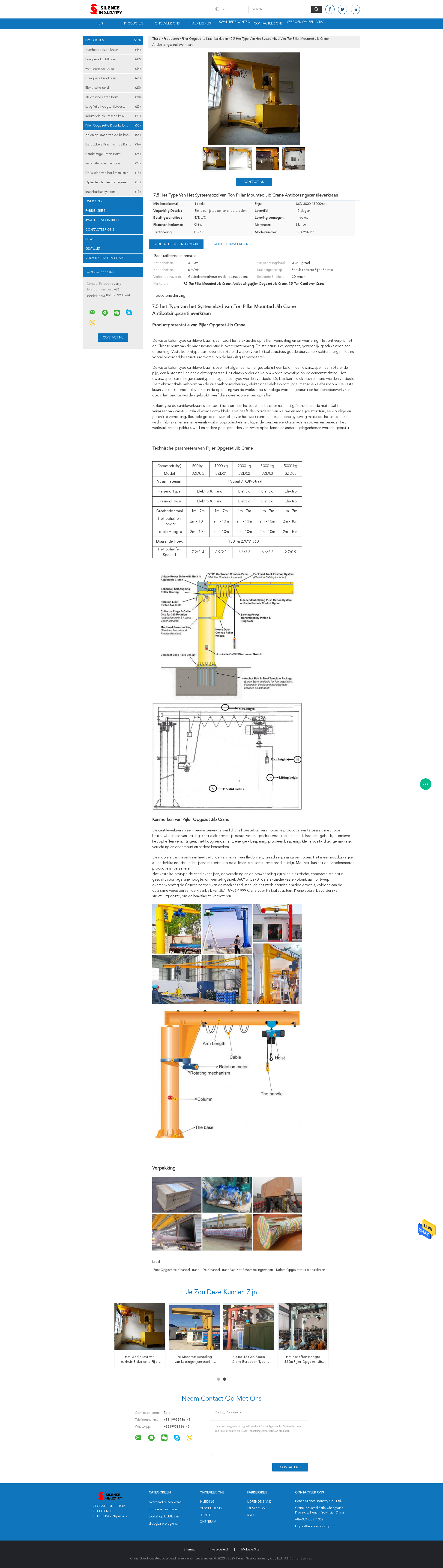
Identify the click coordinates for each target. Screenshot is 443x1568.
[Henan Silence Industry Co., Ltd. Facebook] (330, 9)
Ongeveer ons (167, 23)
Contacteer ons (268, 23)
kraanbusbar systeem (113, 191)
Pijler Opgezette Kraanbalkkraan (113, 125)
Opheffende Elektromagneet (113, 182)
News (89, 239)
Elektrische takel (113, 87)
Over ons (93, 201)
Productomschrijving (232, 244)
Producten (133, 23)
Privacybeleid (218, 1549)
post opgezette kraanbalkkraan (176, 1270)
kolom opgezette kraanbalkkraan (300, 1270)
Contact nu (253, 182)
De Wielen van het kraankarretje (113, 173)
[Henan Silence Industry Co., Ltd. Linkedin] (355, 9)
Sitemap (189, 1549)
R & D (251, 1515)
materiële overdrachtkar (113, 163)
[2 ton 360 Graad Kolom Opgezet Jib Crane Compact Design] (194, 1328)
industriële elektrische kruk (113, 116)
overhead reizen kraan (113, 49)
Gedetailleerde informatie (176, 244)
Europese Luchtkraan (113, 59)
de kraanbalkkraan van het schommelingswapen (238, 1270)
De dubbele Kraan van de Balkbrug (113, 144)
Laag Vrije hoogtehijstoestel (113, 106)
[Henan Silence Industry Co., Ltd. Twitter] (342, 9)
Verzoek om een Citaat (306, 23)
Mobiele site (250, 1549)
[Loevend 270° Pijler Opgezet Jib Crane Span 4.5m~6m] (139, 1328)
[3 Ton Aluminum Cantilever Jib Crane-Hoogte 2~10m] (303, 1328)
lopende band (259, 1501)
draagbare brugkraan (113, 78)
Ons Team (208, 1521)
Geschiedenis (211, 1508)
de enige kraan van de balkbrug (113, 135)
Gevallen (93, 248)
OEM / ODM (256, 1508)
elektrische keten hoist (113, 97)
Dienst (205, 1515)
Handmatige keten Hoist (113, 154)
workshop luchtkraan (113, 68)
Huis (99, 23)
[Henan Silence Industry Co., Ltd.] (92, 312)
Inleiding (207, 1501)
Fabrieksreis (201, 23)
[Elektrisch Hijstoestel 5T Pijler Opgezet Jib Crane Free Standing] (248, 1328)
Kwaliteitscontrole (234, 23)
